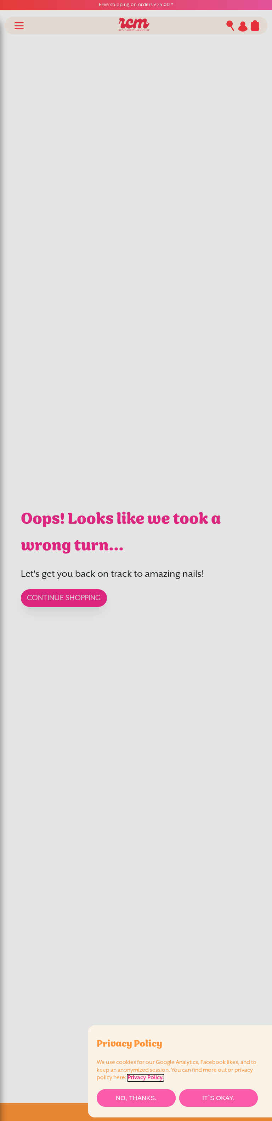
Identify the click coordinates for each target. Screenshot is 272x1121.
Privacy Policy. (146, 1078)
